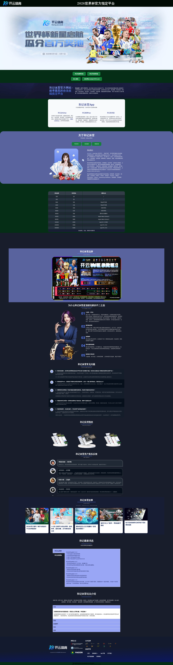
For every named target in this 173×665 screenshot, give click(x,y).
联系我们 (99, 656)
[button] (86, 606)
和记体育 (89, 153)
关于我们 (109, 653)
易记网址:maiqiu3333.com (92, 79)
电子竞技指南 (90, 656)
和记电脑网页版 (79, 74)
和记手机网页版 (94, 74)
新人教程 (75, 79)
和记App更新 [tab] (58, 551)
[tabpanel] (92, 568)
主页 (88, 653)
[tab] (76, 144)
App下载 (103, 653)
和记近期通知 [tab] (58, 555)
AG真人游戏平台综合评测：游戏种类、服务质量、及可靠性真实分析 (61, 529)
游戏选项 (94, 653)
